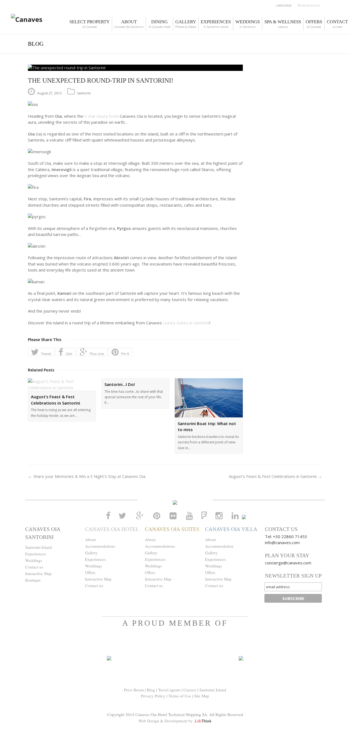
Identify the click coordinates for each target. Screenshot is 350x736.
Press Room (134, 689)
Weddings (33, 560)
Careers (189, 689)
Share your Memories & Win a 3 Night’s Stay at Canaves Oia (89, 476)
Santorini (84, 93)
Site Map (201, 696)
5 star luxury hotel (101, 116)
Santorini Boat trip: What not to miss (207, 426)
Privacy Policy (153, 696)
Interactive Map (38, 573)
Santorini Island (38, 547)
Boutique (33, 580)
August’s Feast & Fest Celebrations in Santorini (55, 400)
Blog (151, 689)
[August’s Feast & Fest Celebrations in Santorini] (62, 384)
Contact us (34, 567)
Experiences (35, 553)
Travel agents (169, 689)
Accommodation (219, 546)
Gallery (91, 552)
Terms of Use (179, 696)
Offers (90, 572)
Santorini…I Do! (119, 384)
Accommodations (100, 546)
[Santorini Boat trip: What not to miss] (209, 397)
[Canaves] (26, 22)
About (90, 539)
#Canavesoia (309, 5)
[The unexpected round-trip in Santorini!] (135, 68)
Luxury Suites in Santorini (186, 322)
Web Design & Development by (175, 720)
